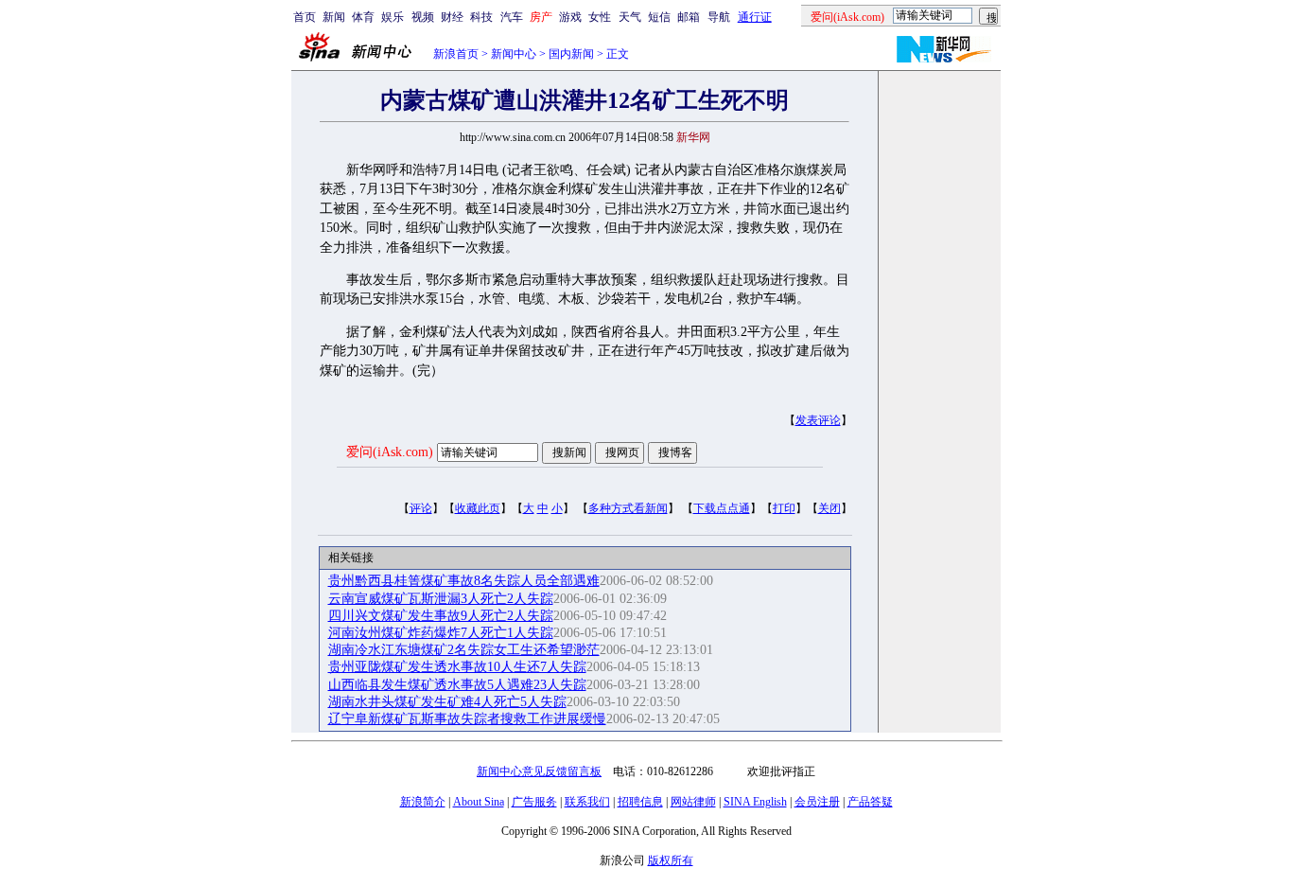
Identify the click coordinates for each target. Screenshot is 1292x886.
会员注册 (817, 801)
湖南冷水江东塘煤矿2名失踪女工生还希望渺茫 (464, 650)
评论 (421, 508)
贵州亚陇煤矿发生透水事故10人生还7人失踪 (457, 667)
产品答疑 (870, 801)
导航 (718, 17)
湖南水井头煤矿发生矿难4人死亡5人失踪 (447, 702)
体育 (363, 17)
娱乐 (392, 17)
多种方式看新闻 (628, 508)
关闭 (829, 508)
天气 (630, 17)
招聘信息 (640, 801)
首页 (304, 17)
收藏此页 (477, 508)
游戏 (570, 17)
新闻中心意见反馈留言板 (539, 771)
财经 (452, 17)
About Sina (478, 801)
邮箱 (688, 17)
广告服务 (534, 801)
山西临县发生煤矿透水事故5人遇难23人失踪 (457, 685)
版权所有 (670, 860)
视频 (422, 17)
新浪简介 (422, 801)
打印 (784, 508)
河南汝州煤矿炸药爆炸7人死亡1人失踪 (440, 633)
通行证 (755, 17)
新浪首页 (456, 54)
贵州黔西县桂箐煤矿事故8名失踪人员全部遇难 (464, 581)
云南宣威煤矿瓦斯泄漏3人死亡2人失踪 (440, 599)
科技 (481, 17)
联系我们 (587, 801)
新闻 (334, 17)
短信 (659, 17)
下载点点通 (721, 508)
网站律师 (693, 801)
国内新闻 (571, 54)
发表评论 (818, 420)
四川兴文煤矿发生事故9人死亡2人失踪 (440, 616)
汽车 (511, 17)
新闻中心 (513, 54)
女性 (599, 17)
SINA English (755, 801)
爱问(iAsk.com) (389, 452)
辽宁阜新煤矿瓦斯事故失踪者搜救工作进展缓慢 (467, 719)
